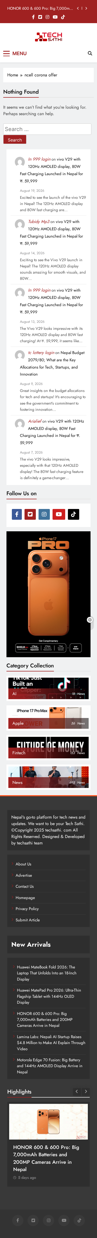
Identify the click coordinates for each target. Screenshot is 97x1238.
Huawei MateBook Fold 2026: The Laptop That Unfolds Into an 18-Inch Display (47, 973)
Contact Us (25, 886)
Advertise (24, 875)
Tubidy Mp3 (38, 221)
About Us (23, 864)
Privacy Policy (27, 909)
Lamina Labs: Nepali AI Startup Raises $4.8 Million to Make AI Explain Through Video (51, 1043)
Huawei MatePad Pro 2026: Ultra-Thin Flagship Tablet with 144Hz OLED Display (49, 996)
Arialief (34, 421)
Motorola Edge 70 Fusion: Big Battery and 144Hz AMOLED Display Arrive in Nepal (49, 1066)
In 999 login (39, 159)
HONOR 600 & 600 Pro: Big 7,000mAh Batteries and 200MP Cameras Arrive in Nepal (40, 8)
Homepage (25, 898)
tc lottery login (41, 352)
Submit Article (28, 920)
